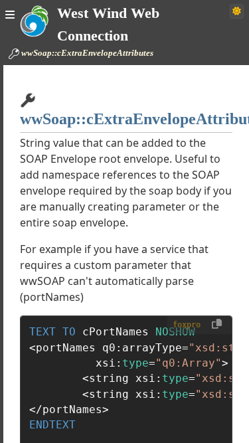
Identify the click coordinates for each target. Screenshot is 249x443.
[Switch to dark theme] (237, 11)
